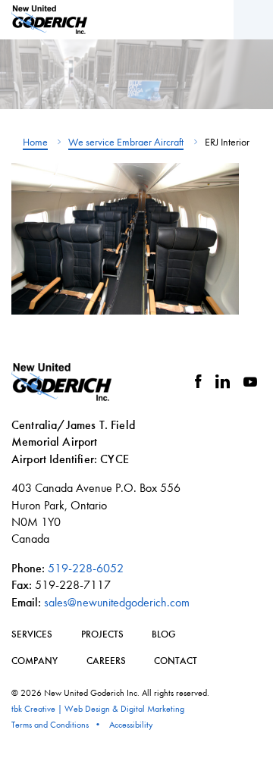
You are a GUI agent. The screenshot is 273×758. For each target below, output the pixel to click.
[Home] (49, 19)
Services (31, 634)
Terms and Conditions (50, 724)
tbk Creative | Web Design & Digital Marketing (97, 708)
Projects (102, 634)
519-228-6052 (86, 568)
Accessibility (131, 724)
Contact (175, 660)
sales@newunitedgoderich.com (117, 602)
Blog (164, 634)
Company (34, 660)
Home (35, 142)
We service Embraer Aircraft (126, 142)
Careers (106, 660)
